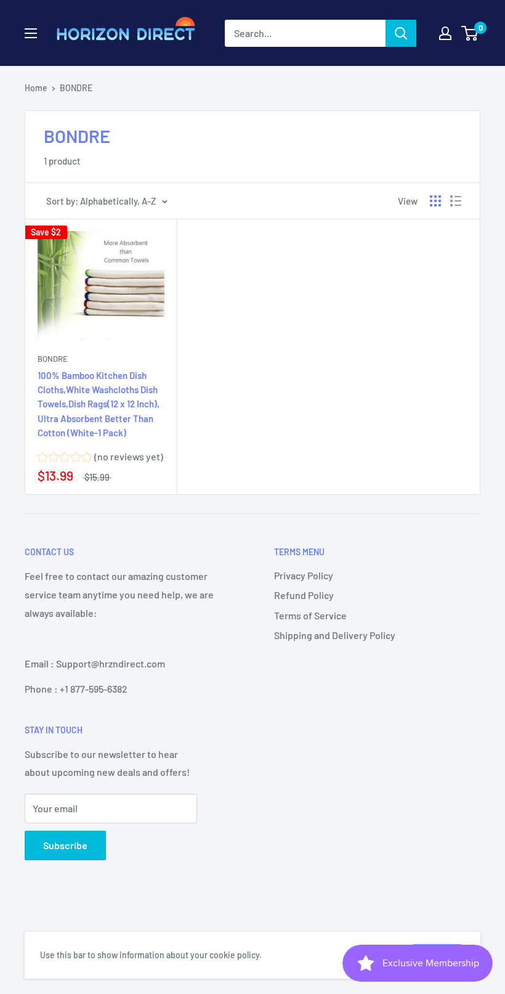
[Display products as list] (455, 200)
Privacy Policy (303, 575)
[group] (100, 458)
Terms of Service (310, 615)
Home (36, 88)
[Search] (401, 33)
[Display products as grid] (435, 200)
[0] (470, 33)
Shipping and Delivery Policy (334, 635)
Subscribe (65, 845)
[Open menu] (31, 33)
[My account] (445, 33)
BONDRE (53, 359)
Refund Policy (304, 595)
